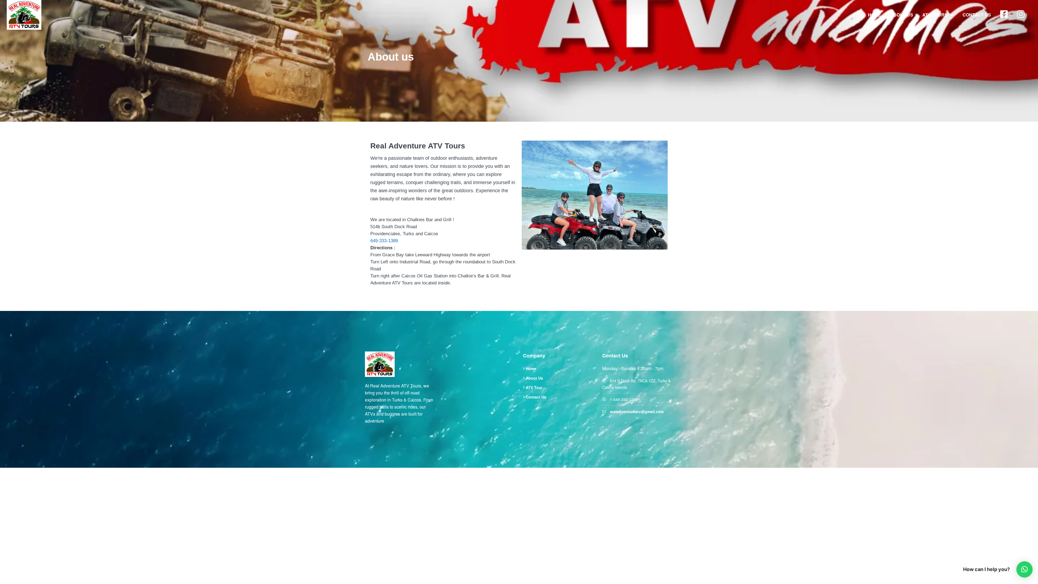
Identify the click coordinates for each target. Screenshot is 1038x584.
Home (874, 15)
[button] (1024, 569)
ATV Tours (934, 15)
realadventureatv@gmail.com (637, 411)
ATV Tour (534, 387)
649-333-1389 (384, 240)
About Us (901, 15)
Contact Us (977, 15)
